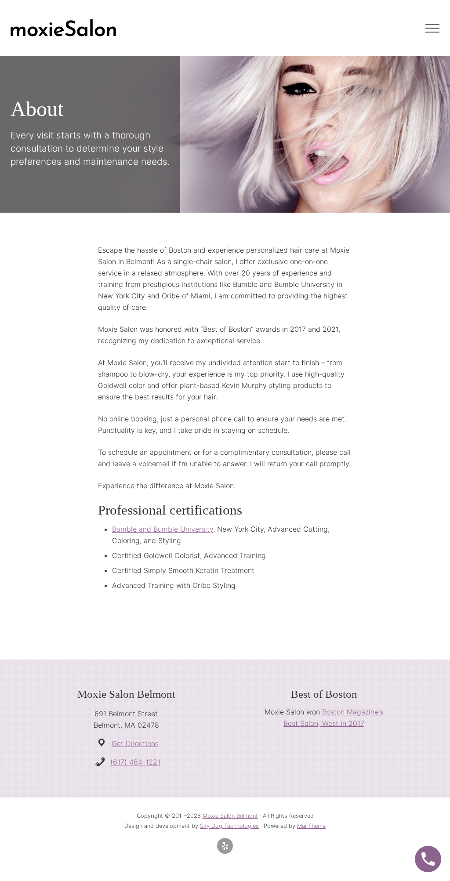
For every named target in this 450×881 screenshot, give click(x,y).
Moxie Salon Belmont (230, 815)
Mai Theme (311, 826)
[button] (432, 28)
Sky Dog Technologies (229, 826)
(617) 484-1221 (135, 762)
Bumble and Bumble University (162, 529)
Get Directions (135, 743)
